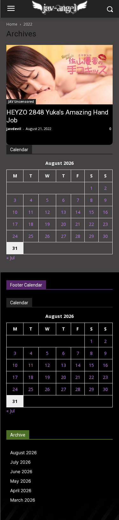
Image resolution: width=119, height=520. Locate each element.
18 (30, 224)
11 (30, 212)
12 (47, 212)
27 (63, 236)
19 (47, 224)
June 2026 (21, 471)
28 (77, 236)
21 (77, 224)
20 (63, 224)
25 (30, 236)
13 (63, 212)
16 (105, 212)
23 (105, 224)
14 (77, 212)
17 (14, 224)
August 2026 (23, 452)
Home (11, 24)
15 (91, 212)
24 (14, 236)
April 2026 (20, 490)
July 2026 (20, 462)
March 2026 (22, 500)
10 (14, 212)
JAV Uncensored (21, 101)
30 (105, 236)
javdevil (13, 128)
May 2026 (20, 481)
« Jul (10, 258)
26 (47, 236)
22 (91, 224)
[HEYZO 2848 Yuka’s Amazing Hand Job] (59, 74)
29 (91, 236)
